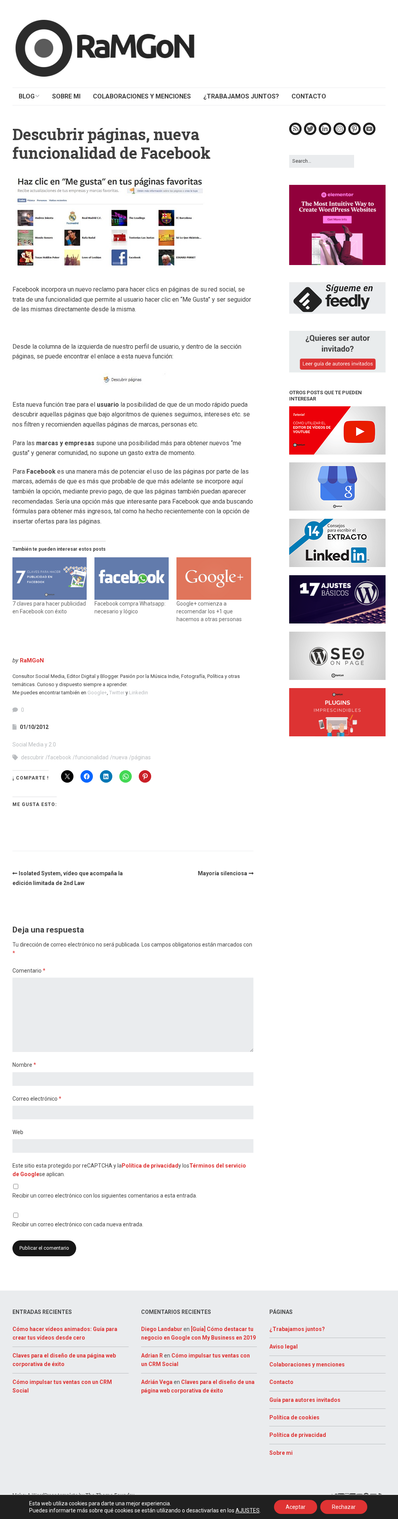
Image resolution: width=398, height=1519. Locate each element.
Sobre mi (281, 1453)
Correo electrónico (36, 1099)
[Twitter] (310, 133)
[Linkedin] (325, 133)
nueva (119, 757)
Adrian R (152, 1355)
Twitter (116, 692)
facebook (59, 757)
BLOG (27, 96)
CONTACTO (309, 96)
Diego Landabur (161, 1329)
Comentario (28, 971)
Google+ (97, 692)
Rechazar (344, 1507)
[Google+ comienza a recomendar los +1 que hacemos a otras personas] (213, 578)
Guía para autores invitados (304, 1400)
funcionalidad (91, 757)
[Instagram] (339, 133)
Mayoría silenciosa (222, 873)
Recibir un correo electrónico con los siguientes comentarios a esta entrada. (104, 1195)
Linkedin (138, 692)
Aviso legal (283, 1346)
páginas (141, 757)
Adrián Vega (157, 1382)
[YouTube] (369, 133)
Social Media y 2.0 (34, 744)
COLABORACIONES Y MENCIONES (142, 96)
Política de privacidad (150, 1166)
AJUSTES (248, 1510)
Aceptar (295, 1507)
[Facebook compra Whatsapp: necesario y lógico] (131, 578)
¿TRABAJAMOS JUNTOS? (241, 96)
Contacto (281, 1382)
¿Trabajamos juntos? (297, 1329)
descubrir (32, 757)
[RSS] (295, 133)
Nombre (24, 1065)
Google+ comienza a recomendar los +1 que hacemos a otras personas (209, 611)
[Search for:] (321, 161)
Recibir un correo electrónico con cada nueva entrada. (77, 1224)
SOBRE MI (66, 96)
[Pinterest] (354, 133)
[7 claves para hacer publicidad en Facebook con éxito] (49, 578)
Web (17, 1132)
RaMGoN (32, 660)
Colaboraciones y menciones (307, 1364)
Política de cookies (294, 1417)
